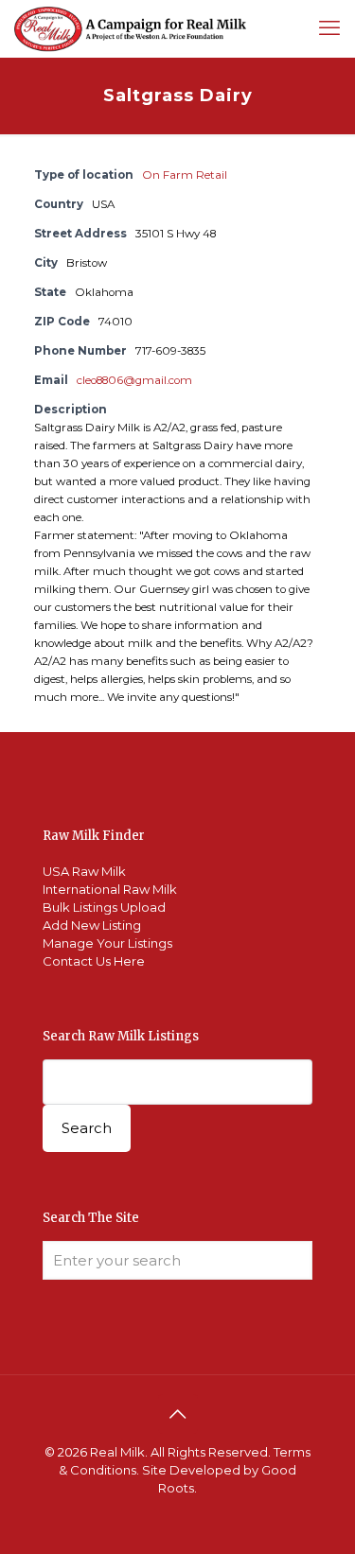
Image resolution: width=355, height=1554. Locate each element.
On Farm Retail (184, 175)
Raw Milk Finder (94, 836)
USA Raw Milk (84, 871)
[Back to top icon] (178, 1414)
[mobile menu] (329, 28)
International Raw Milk (110, 889)
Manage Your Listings (107, 943)
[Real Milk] (130, 28)
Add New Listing (92, 925)
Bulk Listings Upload (104, 907)
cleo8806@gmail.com (134, 380)
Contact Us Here (94, 961)
